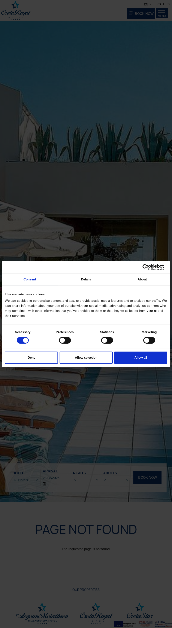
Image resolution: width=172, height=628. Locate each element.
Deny (31, 357)
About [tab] (142, 279)
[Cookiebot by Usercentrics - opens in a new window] (148, 267)
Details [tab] (86, 279)
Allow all (140, 357)
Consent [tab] (29, 279)
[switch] (65, 340)
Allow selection (86, 357)
